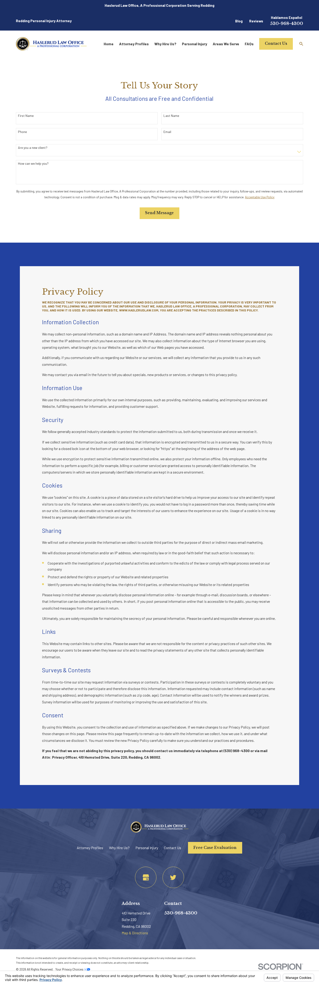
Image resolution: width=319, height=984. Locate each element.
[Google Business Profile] (145, 877)
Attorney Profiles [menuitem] (134, 44)
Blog (239, 21)
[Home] (51, 44)
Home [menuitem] (108, 44)
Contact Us (276, 43)
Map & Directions (135, 933)
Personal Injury (146, 847)
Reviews (256, 21)
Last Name (171, 116)
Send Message (159, 213)
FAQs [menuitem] (249, 44)
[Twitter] (173, 877)
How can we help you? (33, 163)
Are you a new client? (32, 148)
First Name (26, 116)
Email (167, 132)
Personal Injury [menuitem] (194, 44)
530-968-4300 (286, 23)
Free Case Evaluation (215, 847)
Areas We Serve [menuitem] (226, 44)
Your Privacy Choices (69, 969)
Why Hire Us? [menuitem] (165, 44)
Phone (22, 132)
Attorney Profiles (90, 847)
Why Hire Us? (119, 847)
